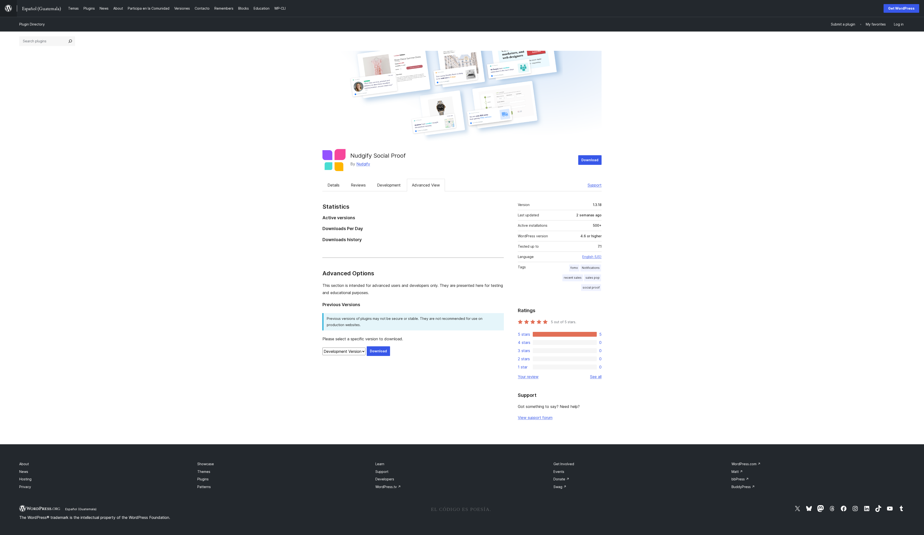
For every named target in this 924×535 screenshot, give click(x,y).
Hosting (25, 479)
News (23, 472)
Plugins (203, 479)
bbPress (740, 479)
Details (333, 185)
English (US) (592, 257)
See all (596, 376)
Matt (737, 472)
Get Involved (563, 464)
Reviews (358, 185)
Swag (559, 487)
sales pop (592, 277)
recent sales (573, 277)
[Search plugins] (70, 41)
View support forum (535, 417)
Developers (384, 479)
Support (595, 185)
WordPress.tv (388, 487)
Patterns (204, 487)
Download (589, 160)
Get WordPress (901, 8)
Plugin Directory (32, 24)
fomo (574, 268)
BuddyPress (743, 487)
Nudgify (363, 163)
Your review (528, 376)
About (24, 464)
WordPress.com (746, 464)
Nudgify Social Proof (378, 155)
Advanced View (426, 185)
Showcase (205, 464)
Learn (379, 464)
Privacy (25, 487)
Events (558, 472)
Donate (561, 479)
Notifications (591, 268)
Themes (203, 472)
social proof (591, 287)
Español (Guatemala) (80, 509)
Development (389, 185)
